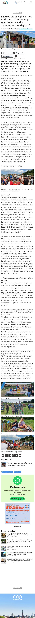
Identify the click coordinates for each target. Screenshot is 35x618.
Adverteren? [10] (17, 13)
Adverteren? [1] (17, 526)
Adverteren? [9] (17, 588)
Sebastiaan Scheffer (25, 29)
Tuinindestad (17, 471)
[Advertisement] (17, 9)
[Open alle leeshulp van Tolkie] (16, 56)
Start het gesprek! (17, 499)
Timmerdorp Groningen (7, 471)
